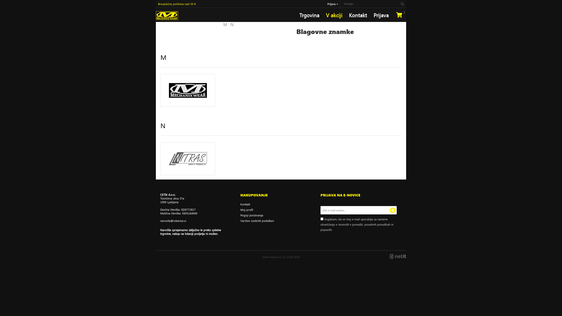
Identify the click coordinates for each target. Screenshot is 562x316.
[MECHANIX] (188, 90)
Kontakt (358, 14)
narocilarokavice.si (173, 221)
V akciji (334, 14)
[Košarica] (399, 15)
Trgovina (309, 14)
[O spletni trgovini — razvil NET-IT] (397, 256)
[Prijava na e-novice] (392, 210)
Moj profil (246, 210)
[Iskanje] (402, 4)
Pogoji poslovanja (251, 215)
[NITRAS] (188, 158)
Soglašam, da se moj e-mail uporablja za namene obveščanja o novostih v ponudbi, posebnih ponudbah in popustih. (357, 224)
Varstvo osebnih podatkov (257, 221)
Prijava (332, 4)
